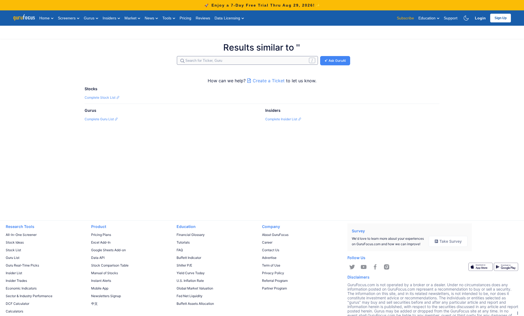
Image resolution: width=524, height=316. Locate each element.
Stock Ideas (15, 242)
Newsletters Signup (106, 296)
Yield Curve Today (191, 273)
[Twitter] (352, 267)
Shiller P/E (184, 265)
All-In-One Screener (21, 235)
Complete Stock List (100, 97)
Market (131, 18)
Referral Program (275, 281)
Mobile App (99, 288)
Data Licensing (228, 18)
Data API (98, 258)
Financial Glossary (191, 235)
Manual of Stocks (104, 273)
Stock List (13, 250)
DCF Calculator (17, 304)
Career (267, 242)
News (150, 18)
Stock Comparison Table (110, 265)
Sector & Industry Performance (29, 296)
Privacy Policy (273, 273)
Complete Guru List (100, 119)
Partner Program (274, 288)
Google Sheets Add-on (108, 250)
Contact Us (270, 250)
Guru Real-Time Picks (22, 265)
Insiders (110, 18)
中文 (94, 304)
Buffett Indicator (189, 258)
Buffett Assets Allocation (195, 304)
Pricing (185, 18)
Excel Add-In (101, 242)
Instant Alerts (101, 281)
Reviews (203, 18)
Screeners (67, 18)
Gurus (90, 18)
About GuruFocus (275, 235)
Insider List (14, 273)
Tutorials (183, 242)
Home (45, 18)
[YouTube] (363, 267)
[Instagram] (386, 267)
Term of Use (271, 265)
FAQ (180, 250)
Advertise (269, 258)
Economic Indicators (21, 288)
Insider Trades (16, 281)
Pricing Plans (101, 235)
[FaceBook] (375, 267)
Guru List (12, 258)
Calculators (14, 311)
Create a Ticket (268, 80)
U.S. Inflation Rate (190, 281)
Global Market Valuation (195, 288)
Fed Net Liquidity (190, 296)
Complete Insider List (281, 119)
